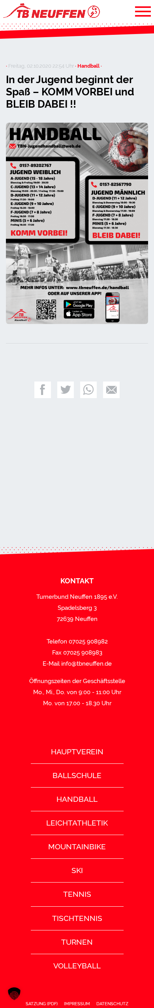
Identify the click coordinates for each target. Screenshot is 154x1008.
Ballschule (77, 775)
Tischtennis (77, 918)
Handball (77, 799)
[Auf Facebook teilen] (42, 390)
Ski (77, 870)
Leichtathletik (77, 822)
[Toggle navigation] (143, 11)
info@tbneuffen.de (86, 663)
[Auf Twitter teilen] (65, 390)
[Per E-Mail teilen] (111, 390)
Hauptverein (77, 751)
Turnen (77, 942)
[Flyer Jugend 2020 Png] (77, 223)
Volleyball (77, 965)
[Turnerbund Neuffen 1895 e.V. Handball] (51, 11)
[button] (14, 994)
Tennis (77, 894)
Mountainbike (77, 846)
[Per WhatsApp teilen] (88, 390)
